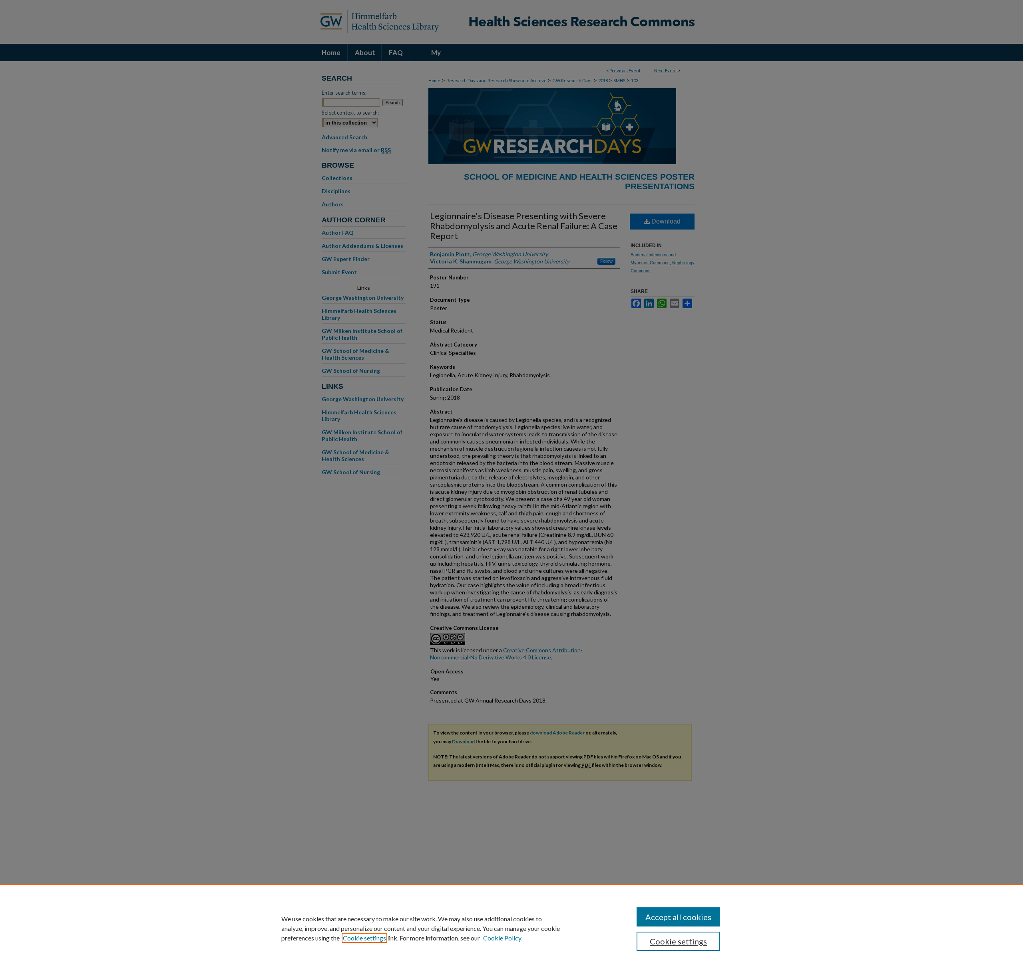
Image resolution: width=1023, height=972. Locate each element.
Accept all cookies (678, 917)
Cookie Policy (502, 938)
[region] (511, 928)
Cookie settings (364, 938)
